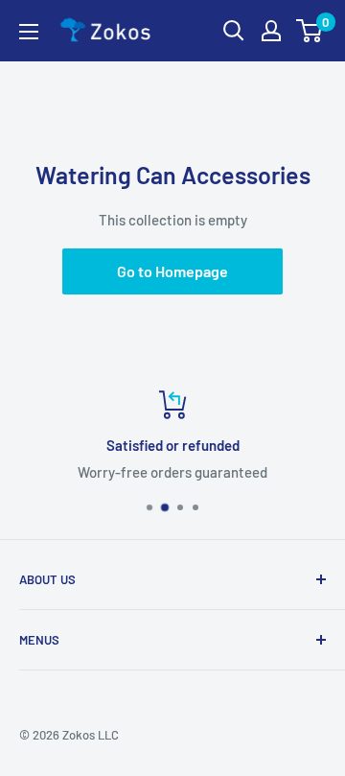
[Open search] (233, 30)
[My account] (271, 30)
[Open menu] (28, 31)
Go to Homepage (172, 271)
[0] (310, 30)
